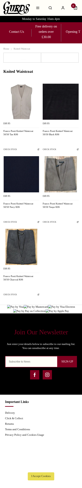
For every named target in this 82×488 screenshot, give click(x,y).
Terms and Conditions (17, 429)
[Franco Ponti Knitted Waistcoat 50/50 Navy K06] (21, 174)
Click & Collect (14, 418)
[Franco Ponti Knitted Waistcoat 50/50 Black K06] (61, 102)
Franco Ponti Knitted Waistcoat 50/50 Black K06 (58, 133)
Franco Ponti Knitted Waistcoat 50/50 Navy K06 (18, 205)
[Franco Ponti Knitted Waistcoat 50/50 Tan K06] (21, 102)
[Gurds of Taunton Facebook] (34, 374)
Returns (9, 423)
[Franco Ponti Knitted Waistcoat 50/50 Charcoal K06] (21, 247)
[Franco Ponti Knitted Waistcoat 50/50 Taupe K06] (61, 174)
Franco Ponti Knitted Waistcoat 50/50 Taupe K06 (58, 205)
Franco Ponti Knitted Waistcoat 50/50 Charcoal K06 (18, 278)
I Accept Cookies (41, 476)
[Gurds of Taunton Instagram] (47, 374)
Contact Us (16, 31)
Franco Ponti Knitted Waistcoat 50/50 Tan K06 (18, 133)
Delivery (10, 412)
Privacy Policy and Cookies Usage (24, 434)
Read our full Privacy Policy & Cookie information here (41, 467)
